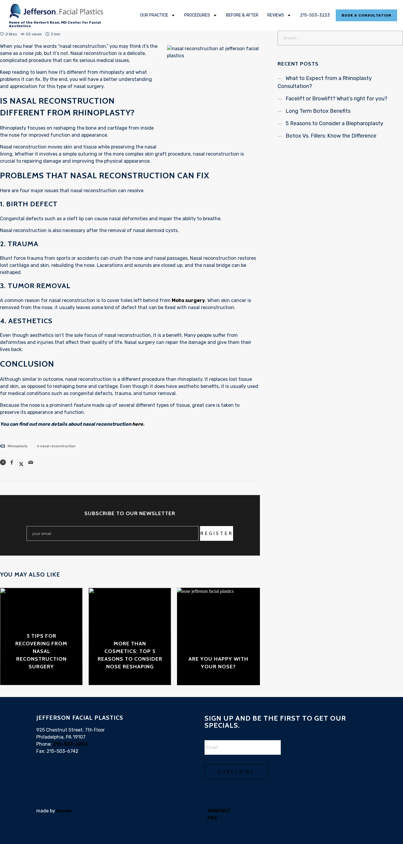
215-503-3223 (315, 15)
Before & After (242, 15)
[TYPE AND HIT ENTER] (396, 38)
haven (64, 811)
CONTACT (219, 811)
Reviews (275, 15)
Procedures (197, 15)
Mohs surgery (188, 300)
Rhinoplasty (18, 446)
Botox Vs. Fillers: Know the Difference (331, 136)
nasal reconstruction (58, 446)
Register (216, 533)
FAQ (212, 818)
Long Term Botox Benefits (318, 111)
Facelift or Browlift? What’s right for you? (336, 98)
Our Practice (154, 15)
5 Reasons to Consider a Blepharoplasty (334, 123)
